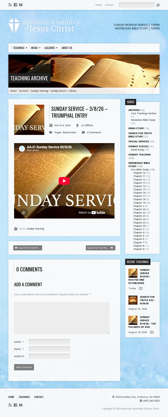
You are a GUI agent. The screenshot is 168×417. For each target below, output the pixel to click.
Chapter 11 (139, 176)
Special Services (138, 141)
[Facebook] (15, 4)
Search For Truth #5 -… (29, 247)
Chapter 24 (139, 219)
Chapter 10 (139, 172)
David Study (137, 149)
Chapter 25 (139, 222)
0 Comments (94, 132)
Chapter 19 (139, 202)
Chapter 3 (138, 229)
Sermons (23, 90)
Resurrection (69, 132)
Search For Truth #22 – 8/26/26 (147, 300)
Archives (134, 110)
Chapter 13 (139, 182)
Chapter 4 (138, 232)
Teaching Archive (29, 78)
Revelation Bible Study (143, 119)
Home (98, 4)
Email (19, 349)
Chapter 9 (138, 249)
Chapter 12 (139, 179)
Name (19, 341)
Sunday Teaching (39, 90)
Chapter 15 (139, 189)
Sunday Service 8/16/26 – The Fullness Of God (142, 321)
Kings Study (136, 128)
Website (19, 356)
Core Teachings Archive (143, 113)
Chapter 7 (138, 242)
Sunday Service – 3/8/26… (64, 90)
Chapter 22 (139, 212)
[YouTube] (20, 4)
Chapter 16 (139, 192)
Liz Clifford (87, 125)
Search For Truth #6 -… (98, 247)
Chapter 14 (139, 186)
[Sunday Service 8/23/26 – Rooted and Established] (132, 275)
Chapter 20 (139, 209)
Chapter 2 (138, 206)
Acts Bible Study (140, 169)
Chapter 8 (138, 245)
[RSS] (10, 4)
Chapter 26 (139, 225)
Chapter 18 (139, 199)
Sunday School (138, 146)
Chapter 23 (139, 215)
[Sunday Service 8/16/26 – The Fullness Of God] (132, 323)
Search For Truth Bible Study (140, 135)
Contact (109, 4)
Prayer (57, 132)
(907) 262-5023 (151, 400)
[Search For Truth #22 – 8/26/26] (132, 302)
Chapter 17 (139, 195)
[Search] (158, 5)
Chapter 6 (138, 239)
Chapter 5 (138, 235)
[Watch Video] (140, 288)
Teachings (24, 397)
